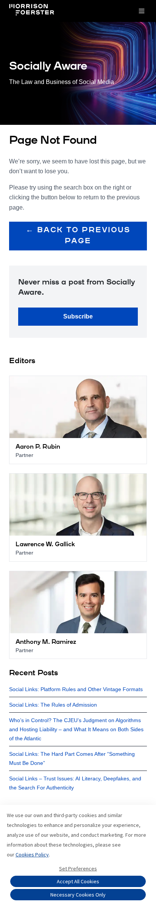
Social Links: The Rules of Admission (53, 705)
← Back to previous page (78, 236)
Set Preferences (78, 868)
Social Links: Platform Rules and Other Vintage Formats (76, 689)
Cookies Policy (32, 854)
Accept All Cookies (78, 881)
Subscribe (78, 316)
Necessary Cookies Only (78, 894)
